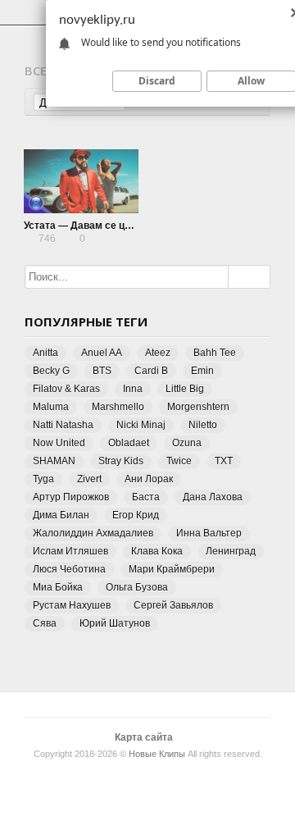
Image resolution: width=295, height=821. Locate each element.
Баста (146, 497)
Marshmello (118, 407)
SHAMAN (54, 461)
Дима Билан (61, 515)
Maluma (51, 407)
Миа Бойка (58, 587)
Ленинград (231, 551)
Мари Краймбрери (172, 569)
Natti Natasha (63, 425)
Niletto (202, 425)
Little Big (185, 389)
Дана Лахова (213, 497)
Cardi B (151, 370)
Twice (179, 461)
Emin (202, 370)
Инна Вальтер (209, 533)
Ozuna (187, 443)
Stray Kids (120, 461)
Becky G (51, 370)
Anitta (45, 352)
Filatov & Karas (66, 389)
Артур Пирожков (71, 497)
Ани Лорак (149, 479)
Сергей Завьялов (173, 605)
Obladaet (128, 443)
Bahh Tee (214, 352)
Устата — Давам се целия (86, 225)
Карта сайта (144, 737)
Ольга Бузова (137, 587)
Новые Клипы (157, 754)
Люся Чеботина (69, 569)
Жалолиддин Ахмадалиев (93, 533)
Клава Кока (157, 551)
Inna (133, 389)
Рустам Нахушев (72, 605)
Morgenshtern (198, 407)
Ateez (157, 352)
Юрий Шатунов (114, 623)
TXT (224, 461)
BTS (102, 370)
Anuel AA (101, 352)
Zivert (89, 479)
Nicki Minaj (141, 425)
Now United (59, 443)
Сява (45, 623)
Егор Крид (135, 515)
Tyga (43, 479)
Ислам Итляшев (70, 551)
